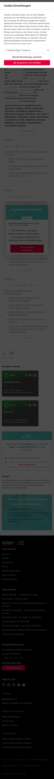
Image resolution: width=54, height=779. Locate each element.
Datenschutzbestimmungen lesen (18, 43)
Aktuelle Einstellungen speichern (27, 57)
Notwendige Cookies (19, 50)
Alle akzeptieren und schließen (27, 62)
